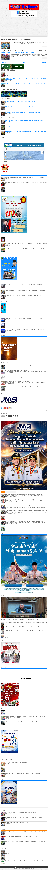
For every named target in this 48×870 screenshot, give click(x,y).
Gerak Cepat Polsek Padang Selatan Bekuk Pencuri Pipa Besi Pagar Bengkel (21, 126)
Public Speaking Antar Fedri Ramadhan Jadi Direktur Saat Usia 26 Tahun (20, 812)
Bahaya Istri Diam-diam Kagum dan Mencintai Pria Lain (15, 375)
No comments (21, 40)
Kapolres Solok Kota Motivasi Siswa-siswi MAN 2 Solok (17, 822)
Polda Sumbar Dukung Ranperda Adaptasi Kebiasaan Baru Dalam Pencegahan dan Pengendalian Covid (24, 526)
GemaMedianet (23, 867)
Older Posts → (44, 62)
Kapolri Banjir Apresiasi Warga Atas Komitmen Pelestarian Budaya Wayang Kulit (22, 836)
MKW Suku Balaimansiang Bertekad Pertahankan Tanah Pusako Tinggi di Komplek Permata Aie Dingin (24, 365)
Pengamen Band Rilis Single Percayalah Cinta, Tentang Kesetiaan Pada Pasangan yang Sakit (25, 817)
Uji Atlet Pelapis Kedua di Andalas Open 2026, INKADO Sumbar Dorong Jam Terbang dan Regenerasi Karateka (25, 626)
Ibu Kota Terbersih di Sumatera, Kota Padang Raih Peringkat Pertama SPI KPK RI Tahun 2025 (25, 177)
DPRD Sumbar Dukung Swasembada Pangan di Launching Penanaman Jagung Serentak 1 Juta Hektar (23, 494)
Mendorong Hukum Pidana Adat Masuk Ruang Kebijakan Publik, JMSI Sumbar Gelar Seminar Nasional (20, 619)
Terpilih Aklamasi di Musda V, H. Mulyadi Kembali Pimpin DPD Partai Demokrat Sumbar (23, 318)
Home (24, 62)
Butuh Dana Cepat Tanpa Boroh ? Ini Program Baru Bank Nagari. (17, 381)
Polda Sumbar (20, 52)
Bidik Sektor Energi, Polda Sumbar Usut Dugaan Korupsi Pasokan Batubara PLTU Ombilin (24, 284)
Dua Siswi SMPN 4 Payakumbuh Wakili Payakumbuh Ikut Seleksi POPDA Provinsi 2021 (23, 773)
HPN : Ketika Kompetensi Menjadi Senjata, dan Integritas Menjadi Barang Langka (22, 106)
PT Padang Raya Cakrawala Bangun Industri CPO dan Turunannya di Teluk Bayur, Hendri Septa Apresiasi (24, 386)
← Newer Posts (4, 62)
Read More (45, 46)
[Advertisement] (24, 26)
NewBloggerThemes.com (30, 868)
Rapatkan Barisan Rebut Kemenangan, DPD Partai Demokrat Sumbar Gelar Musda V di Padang (25, 323)
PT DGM (32, 867)
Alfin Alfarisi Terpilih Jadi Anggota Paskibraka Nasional (16, 762)
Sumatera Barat (25, 52)
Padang (16, 40)
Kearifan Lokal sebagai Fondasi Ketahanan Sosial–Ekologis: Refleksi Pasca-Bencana (23, 112)
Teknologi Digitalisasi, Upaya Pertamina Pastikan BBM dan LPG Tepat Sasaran (21, 711)
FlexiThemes (19, 868)
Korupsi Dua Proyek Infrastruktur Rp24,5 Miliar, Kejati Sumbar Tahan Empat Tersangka (23, 295)
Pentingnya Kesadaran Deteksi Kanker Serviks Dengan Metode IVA (17, 370)
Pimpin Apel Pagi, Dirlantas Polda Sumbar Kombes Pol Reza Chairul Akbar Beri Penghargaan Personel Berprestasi (26, 630)
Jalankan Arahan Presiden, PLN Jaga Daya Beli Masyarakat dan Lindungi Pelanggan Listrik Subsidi (26, 721)
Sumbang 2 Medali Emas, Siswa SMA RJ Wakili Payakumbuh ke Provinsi (20, 767)
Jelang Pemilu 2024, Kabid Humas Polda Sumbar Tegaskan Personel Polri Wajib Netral (23, 51)
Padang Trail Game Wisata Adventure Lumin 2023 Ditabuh (16, 39)
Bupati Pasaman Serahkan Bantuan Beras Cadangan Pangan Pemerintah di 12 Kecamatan (21, 499)
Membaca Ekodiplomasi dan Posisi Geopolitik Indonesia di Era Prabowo (20, 101)
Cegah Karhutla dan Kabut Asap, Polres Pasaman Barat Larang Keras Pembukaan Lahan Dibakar (25, 131)
